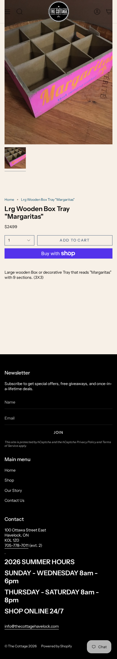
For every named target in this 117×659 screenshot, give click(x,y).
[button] (20, 11)
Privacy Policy (86, 442)
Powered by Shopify (56, 646)
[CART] (109, 11)
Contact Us (14, 500)
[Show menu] (7, 11)
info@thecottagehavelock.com (32, 626)
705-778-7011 (16, 545)
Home (9, 199)
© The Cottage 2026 (21, 646)
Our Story (13, 490)
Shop (9, 480)
